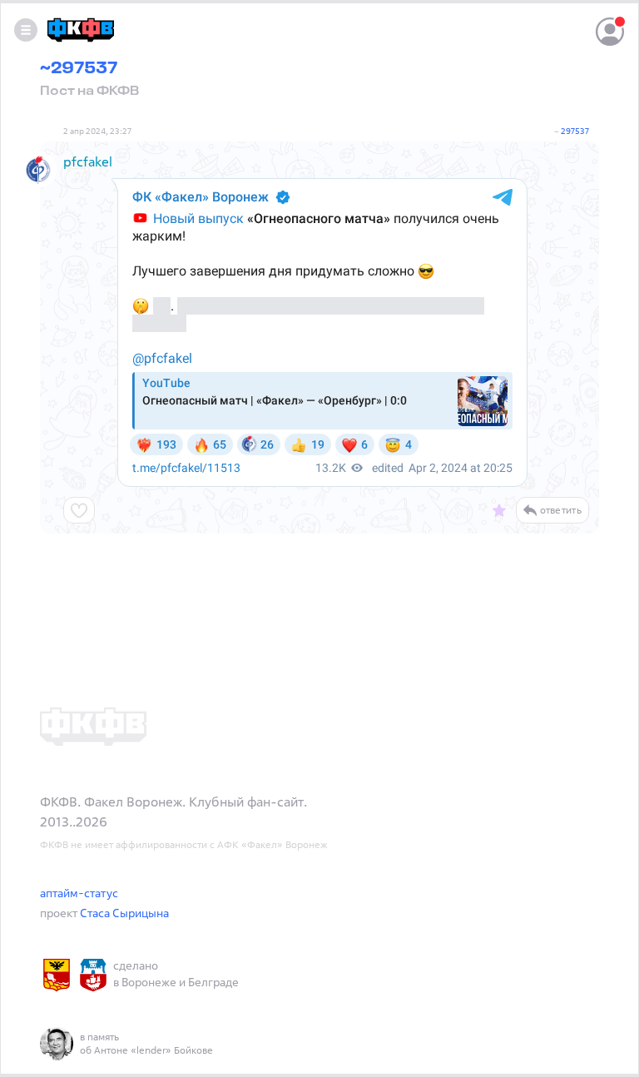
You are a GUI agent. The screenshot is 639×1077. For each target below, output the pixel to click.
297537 (575, 130)
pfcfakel (87, 161)
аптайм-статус (79, 893)
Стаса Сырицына (124, 913)
